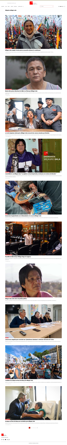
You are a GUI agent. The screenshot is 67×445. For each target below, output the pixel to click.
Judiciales (7, 131)
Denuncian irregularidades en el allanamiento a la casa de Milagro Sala (23, 215)
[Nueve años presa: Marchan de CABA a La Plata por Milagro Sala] (33, 73)
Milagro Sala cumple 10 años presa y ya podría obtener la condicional (22, 50)
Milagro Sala (8, 378)
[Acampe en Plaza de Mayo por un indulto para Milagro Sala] (33, 403)
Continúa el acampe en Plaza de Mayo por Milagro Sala (19, 380)
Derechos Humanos (9, 48)
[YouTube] (60, 6)
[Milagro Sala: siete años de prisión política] (33, 280)
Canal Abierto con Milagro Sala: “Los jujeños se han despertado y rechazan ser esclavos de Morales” (30, 174)
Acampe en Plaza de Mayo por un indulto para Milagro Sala (20, 421)
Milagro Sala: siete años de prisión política (16, 298)
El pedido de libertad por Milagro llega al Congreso (18, 256)
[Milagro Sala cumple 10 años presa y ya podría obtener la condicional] (33, 32)
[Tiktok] (62, 6)
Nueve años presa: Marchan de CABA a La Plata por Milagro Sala (21, 91)
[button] (23, 6)
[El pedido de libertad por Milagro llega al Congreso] (33, 238)
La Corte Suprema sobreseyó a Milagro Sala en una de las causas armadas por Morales (27, 133)
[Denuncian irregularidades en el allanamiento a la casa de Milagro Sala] (33, 198)
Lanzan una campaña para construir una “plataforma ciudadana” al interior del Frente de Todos (29, 339)
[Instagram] (61, 6)
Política (7, 337)
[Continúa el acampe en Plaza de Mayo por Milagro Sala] (33, 362)
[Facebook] (58, 6)
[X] (59, 6)
